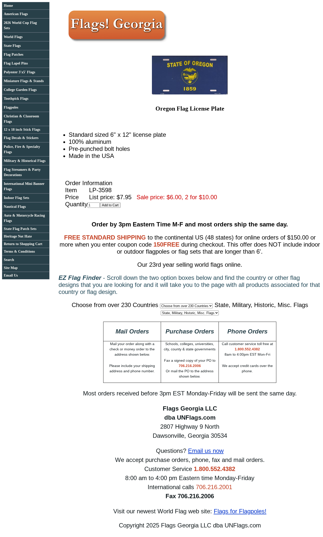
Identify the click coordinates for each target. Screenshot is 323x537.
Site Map (11, 268)
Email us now (206, 450)
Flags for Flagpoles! (240, 511)
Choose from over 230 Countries (115, 304)
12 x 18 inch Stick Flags (22, 129)
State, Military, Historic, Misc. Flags (261, 304)
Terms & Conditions (19, 251)
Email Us (11, 275)
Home (8, 6)
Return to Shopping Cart (23, 244)
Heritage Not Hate (18, 236)
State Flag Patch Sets (20, 229)
